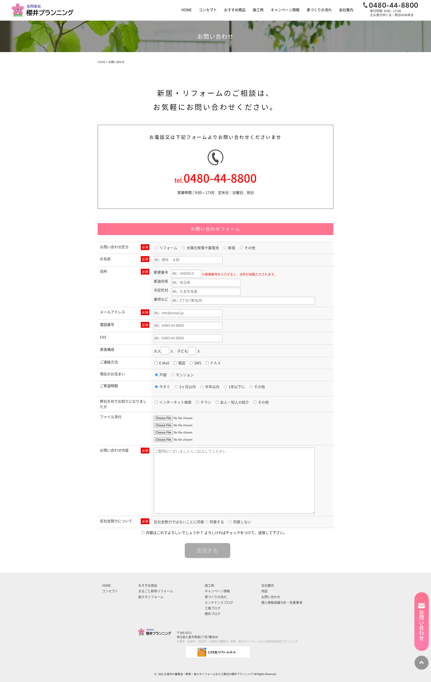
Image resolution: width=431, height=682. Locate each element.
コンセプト (208, 10)
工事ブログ (212, 608)
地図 (264, 591)
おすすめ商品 (235, 10)
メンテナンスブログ (219, 602)
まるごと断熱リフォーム (155, 591)
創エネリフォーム (150, 596)
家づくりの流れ (319, 10)
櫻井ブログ (212, 613)
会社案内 (346, 10)
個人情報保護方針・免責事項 (281, 602)
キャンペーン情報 (285, 10)
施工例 (258, 10)
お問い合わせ (270, 596)
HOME (186, 10)
